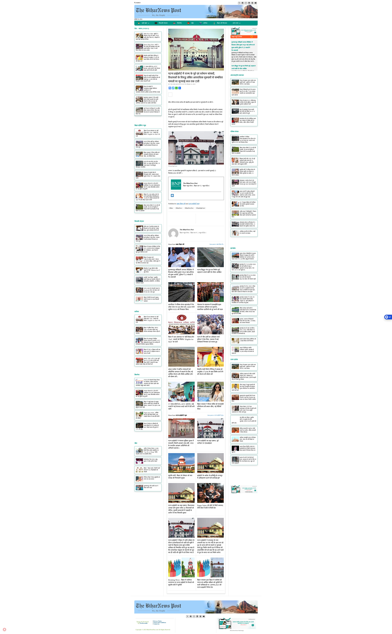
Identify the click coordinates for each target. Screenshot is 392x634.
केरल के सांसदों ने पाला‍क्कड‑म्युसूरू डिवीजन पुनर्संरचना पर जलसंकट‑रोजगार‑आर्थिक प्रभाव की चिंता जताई (148, 89)
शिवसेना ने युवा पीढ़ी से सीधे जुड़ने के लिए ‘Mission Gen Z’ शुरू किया (152, 270)
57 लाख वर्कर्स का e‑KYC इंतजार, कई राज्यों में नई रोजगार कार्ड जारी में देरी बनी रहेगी (152, 68)
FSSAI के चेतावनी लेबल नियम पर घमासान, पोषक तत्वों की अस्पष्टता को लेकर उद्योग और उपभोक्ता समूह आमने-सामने (148, 382)
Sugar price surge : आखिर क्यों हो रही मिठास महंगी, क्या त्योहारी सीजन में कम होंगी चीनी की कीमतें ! (147, 415)
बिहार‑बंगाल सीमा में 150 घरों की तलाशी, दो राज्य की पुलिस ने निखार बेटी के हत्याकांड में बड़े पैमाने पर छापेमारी (148, 208)
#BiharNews (179, 208)
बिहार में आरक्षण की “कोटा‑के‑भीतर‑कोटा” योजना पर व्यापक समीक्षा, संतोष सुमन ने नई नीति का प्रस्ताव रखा (148, 260)
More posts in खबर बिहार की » (216, 244)
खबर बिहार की (181, 204)
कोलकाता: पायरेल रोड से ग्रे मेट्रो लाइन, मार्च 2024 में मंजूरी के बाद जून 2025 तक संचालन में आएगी (244, 183)
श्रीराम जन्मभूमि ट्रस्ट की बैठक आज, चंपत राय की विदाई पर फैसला (248, 439)
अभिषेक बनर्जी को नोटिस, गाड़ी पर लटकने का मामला (247, 232)
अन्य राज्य (235, 23)
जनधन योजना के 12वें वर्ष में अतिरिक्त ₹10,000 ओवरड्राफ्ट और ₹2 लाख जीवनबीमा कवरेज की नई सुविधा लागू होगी (148, 186)
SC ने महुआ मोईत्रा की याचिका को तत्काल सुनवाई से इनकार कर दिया (248, 204)
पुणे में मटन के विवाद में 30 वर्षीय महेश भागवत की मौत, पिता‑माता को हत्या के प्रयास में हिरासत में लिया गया (148, 111)
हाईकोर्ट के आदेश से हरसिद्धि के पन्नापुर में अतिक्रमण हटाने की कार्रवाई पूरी (209, 476)
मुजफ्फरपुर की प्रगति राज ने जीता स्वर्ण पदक (151, 486)
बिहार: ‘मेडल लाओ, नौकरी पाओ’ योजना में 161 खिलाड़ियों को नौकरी (152, 470)
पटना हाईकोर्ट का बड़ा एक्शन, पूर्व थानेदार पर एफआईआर (208, 442)
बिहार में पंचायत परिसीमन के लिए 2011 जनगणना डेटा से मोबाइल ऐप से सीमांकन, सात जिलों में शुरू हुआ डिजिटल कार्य (148, 249)
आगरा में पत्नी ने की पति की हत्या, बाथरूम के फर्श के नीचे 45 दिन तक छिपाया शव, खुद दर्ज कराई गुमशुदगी (244, 460)
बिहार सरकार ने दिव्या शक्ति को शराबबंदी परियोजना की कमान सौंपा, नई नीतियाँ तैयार (210, 406)
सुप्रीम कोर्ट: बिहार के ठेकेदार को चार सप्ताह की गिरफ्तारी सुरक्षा (180, 476)
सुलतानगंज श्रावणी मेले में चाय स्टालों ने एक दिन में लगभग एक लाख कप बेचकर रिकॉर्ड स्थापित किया (244, 398)
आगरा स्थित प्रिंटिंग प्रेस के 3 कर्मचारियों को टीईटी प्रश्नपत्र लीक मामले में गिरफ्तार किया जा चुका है (243, 449)
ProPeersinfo (144, 623)
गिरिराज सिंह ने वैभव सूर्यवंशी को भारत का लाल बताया (152, 478)
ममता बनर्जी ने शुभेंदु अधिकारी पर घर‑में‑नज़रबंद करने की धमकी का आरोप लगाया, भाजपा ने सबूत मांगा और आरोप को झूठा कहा (243, 194)
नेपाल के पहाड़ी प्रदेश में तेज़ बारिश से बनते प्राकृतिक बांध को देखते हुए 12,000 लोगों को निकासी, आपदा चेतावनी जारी (148, 78)
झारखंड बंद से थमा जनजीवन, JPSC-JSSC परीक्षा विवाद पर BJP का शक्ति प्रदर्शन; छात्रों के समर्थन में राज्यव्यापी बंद (243, 330)
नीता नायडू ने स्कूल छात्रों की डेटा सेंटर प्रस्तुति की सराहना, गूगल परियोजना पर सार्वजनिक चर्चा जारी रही (243, 387)
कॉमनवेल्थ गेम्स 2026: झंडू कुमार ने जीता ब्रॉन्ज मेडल (150, 460)
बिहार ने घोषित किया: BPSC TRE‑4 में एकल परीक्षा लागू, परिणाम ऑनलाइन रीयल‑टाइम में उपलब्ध (148, 330)
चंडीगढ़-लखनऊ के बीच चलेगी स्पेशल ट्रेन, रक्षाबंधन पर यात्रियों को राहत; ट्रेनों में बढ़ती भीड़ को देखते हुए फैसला (244, 376)
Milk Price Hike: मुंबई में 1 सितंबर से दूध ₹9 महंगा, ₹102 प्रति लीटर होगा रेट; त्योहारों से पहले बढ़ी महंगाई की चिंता (147, 36)
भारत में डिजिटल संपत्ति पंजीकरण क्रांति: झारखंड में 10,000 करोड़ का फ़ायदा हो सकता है (243, 350)
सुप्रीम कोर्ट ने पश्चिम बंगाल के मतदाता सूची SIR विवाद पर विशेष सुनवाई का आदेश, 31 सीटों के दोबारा (243, 172)
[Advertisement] (148, 144)
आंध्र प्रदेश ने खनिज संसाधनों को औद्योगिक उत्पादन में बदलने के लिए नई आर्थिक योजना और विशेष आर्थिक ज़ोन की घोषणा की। (180, 373)
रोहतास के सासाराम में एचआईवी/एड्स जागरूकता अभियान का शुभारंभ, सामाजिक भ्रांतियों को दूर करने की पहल (210, 306)
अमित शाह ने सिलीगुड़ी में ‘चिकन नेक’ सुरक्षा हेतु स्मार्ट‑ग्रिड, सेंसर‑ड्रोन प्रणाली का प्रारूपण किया (244, 214)
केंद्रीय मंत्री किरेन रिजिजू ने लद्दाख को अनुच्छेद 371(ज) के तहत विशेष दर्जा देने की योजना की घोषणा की (147, 58)
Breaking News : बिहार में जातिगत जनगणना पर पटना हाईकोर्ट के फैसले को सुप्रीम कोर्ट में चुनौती (181, 582)
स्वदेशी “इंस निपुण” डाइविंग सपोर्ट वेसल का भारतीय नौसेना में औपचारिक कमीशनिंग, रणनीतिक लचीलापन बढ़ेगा (148, 280)
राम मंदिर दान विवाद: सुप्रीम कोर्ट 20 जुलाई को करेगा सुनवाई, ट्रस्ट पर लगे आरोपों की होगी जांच (244, 420)
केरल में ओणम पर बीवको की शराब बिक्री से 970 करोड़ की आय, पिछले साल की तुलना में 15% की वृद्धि (147, 426)
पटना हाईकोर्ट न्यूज (193, 204)
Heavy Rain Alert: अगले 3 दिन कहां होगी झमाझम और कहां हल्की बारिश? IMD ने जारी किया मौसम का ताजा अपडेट (147, 47)
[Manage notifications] (4, 629)
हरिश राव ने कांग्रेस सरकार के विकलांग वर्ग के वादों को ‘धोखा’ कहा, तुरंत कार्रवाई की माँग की (151, 228)
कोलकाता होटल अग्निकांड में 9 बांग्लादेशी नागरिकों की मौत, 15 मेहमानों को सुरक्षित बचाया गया (247, 224)
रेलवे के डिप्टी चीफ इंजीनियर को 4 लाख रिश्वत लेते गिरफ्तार (248, 340)
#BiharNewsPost (189, 208)
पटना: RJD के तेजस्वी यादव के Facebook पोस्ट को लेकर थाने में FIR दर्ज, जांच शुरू (152, 290)
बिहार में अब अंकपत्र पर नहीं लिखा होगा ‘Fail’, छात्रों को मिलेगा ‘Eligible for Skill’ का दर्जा (148, 319)
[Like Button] (170, 94)
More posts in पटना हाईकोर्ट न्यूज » (215, 415)
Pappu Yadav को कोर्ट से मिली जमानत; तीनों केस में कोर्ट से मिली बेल (210, 506)
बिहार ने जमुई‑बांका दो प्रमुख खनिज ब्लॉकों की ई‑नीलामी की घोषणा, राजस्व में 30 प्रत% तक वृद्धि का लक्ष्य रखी (148, 404)
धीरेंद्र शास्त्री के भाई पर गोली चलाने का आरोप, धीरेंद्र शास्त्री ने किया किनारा (248, 430)
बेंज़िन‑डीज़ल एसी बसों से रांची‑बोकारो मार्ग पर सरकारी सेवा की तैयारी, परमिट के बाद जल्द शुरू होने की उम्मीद (244, 310)
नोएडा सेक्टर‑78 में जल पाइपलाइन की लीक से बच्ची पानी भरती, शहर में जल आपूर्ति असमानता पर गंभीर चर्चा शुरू (244, 409)
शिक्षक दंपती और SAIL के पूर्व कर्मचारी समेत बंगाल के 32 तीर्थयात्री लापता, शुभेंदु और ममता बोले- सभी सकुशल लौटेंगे (243, 161)
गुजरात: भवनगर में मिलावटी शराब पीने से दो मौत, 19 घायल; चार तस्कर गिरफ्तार (248, 320)
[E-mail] (172, 196)
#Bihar (171, 208)
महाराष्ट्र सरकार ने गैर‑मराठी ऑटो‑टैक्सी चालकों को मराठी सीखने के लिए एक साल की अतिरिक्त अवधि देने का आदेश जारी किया (147, 100)
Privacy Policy (157, 621)
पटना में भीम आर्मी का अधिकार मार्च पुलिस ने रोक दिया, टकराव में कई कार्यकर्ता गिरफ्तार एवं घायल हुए (147, 238)
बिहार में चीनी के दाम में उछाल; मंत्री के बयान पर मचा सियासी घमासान (151, 299)
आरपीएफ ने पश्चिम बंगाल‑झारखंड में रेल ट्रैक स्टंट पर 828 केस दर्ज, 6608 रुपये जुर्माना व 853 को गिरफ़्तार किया (181, 306)
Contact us (156, 624)
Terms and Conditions (159, 622)
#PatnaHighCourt (200, 208)
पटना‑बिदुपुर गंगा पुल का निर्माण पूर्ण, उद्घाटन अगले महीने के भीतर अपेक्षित (209, 271)
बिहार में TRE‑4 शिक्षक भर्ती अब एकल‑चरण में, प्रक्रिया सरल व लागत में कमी (152, 351)
